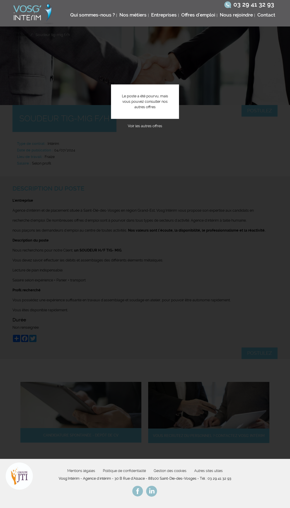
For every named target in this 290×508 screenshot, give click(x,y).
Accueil (22, 35)
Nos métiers (133, 15)
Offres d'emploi (198, 15)
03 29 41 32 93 (253, 4)
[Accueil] (33, 13)
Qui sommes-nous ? (92, 15)
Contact (266, 15)
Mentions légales (81, 471)
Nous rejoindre (236, 15)
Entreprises (164, 15)
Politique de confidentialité (124, 471)
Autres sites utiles (208, 471)
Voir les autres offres (145, 126)
